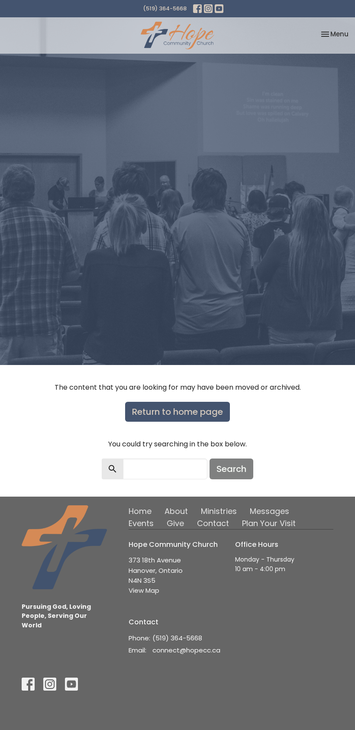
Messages (269, 511)
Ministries (219, 511)
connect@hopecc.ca (186, 650)
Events (141, 523)
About (176, 511)
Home (140, 511)
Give (175, 523)
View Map (144, 590)
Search (231, 469)
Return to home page (177, 412)
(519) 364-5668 (165, 8)
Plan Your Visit (269, 523)
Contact (213, 523)
